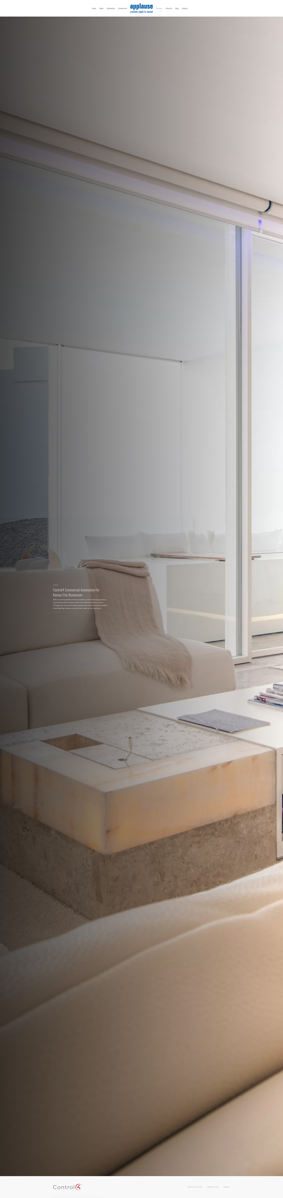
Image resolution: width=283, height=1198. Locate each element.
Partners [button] (159, 8)
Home (94, 8)
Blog (177, 8)
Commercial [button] (122, 8)
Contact (185, 8)
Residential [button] (111, 8)
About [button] (101, 8)
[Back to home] (141, 8)
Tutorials (169, 8)
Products (227, 1187)
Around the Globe (213, 1187)
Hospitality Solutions (195, 1187)
